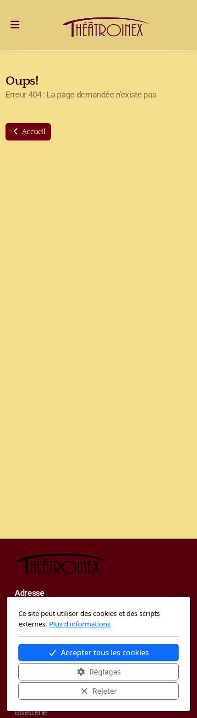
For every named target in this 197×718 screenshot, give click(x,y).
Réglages (105, 672)
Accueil (33, 132)
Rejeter (105, 691)
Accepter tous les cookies (105, 653)
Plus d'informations (79, 623)
